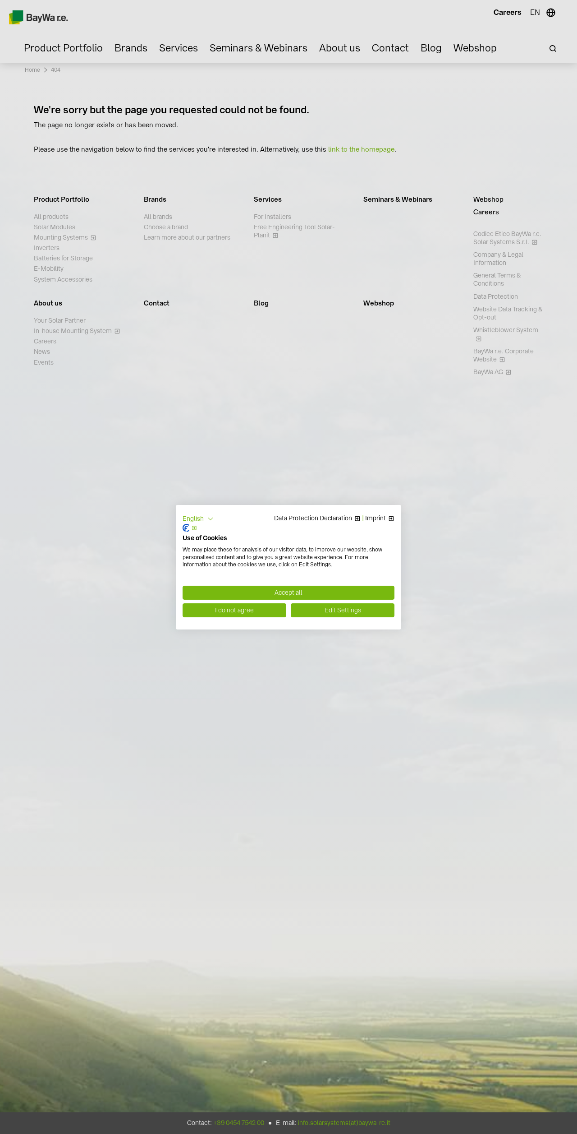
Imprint (375, 518)
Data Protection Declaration (313, 518)
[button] (198, 518)
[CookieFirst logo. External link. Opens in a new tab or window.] (190, 528)
